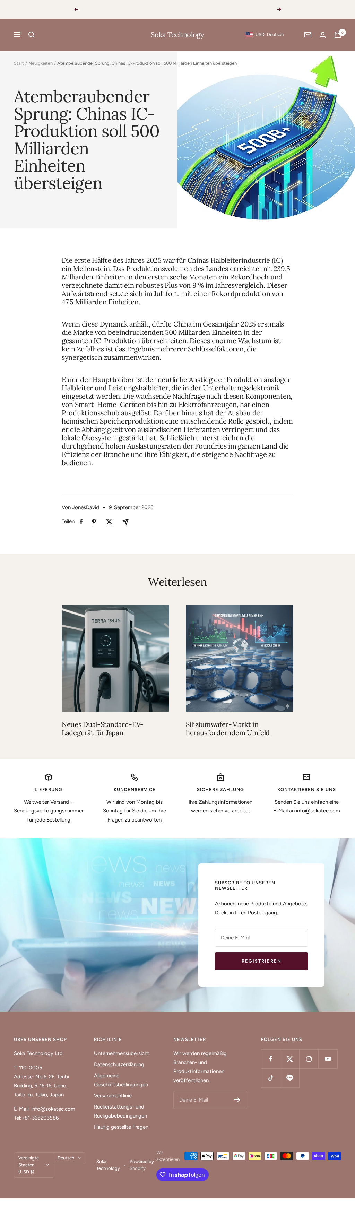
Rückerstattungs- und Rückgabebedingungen (120, 1111)
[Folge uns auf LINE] (289, 1077)
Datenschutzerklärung (119, 1064)
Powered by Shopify (142, 1165)
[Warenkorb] (337, 35)
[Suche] (31, 35)
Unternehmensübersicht (121, 1053)
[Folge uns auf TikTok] (270, 1077)
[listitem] (81, 521)
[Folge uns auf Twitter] (289, 1058)
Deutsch (66, 1158)
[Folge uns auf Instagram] (308, 1058)
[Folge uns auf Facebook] (270, 1058)
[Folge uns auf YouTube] (327, 1058)
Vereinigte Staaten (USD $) (28, 1164)
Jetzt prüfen (229, 9)
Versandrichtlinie (113, 1096)
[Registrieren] (237, 1099)
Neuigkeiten (40, 63)
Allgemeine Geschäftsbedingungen (121, 1080)
